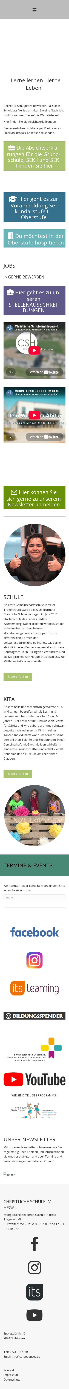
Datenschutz (12, 1380)
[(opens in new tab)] (34, 932)
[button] (4, 35)
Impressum (11, 1375)
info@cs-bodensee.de (29, 133)
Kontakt (9, 1370)
